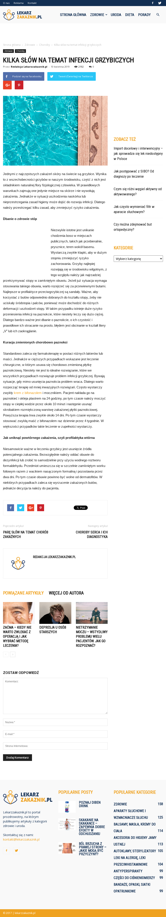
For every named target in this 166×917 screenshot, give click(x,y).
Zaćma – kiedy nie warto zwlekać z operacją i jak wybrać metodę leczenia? (17, 636)
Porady (144, 15)
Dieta (129, 15)
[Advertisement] (83, 32)
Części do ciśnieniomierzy (134, 878)
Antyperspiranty (128, 871)
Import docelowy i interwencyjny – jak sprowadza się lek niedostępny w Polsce (138, 153)
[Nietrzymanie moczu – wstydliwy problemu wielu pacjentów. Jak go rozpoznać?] (92, 613)
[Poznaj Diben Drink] (67, 807)
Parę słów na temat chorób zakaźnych (25, 534)
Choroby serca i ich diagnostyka (92, 534)
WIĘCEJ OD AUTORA (66, 593)
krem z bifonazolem (28, 393)
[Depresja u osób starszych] (55, 613)
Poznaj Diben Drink (90, 804)
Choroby (20, 50)
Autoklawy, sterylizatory (135, 851)
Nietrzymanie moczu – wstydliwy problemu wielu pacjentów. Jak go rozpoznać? (92, 636)
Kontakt (32, 3)
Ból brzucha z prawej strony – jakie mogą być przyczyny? (92, 849)
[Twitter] (159, 3)
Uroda (116, 15)
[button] (158, 14)
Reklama (19, 3)
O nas (6, 3)
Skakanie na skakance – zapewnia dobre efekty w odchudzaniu (92, 827)
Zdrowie (97, 15)
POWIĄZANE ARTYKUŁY (23, 593)
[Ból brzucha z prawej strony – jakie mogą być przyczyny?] (67, 848)
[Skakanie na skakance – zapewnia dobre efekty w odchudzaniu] (67, 824)
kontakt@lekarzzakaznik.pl (21, 839)
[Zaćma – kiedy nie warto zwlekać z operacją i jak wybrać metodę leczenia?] (19, 613)
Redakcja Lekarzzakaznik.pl (29, 66)
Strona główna (73, 15)
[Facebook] (152, 3)
